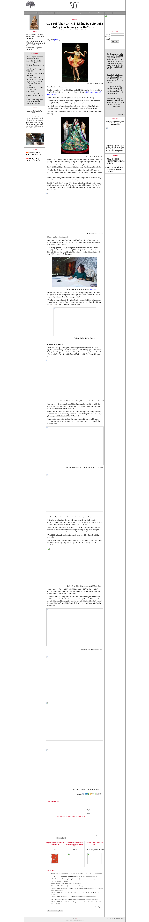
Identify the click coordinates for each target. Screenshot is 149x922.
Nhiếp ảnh (58, 13)
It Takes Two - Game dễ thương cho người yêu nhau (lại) (66, 879)
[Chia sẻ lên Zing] (96, 794)
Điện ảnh (66, 13)
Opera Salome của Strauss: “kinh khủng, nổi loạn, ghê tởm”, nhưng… (70, 873)
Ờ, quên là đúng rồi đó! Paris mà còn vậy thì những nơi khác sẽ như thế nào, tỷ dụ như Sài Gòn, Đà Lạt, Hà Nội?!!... (115, 61)
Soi (77, 918)
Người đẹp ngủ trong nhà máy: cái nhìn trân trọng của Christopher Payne (115, 122)
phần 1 (56, 40)
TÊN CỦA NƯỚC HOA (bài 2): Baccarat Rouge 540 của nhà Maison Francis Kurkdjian (74, 902)
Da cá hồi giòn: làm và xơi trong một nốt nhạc (34, 57)
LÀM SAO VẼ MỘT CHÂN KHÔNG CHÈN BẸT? (34, 95)
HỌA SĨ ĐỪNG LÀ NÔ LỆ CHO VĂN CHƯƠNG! (34, 89)
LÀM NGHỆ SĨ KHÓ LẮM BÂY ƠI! (33, 62)
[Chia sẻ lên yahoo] (91, 794)
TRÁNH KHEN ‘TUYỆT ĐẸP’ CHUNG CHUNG (35, 78)
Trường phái (100, 13)
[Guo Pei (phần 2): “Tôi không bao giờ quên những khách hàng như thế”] (34, 147)
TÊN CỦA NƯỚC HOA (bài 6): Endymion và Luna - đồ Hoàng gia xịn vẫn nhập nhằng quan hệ (77, 888)
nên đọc (34, 149)
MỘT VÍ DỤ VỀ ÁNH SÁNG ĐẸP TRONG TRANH (34, 83)
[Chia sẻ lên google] (88, 794)
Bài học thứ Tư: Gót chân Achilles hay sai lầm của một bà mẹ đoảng (35, 36)
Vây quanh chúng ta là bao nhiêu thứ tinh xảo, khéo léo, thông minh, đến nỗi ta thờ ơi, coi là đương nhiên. (115, 148)
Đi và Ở (28, 13)
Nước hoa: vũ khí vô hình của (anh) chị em (62, 886)
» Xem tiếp (121, 114)
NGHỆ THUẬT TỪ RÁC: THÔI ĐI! (33, 160)
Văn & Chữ (122, 13)
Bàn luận (108, 13)
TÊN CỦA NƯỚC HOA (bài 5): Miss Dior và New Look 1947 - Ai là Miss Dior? (72, 892)
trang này (93, 289)
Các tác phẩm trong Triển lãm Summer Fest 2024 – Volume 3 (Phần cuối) (34, 101)
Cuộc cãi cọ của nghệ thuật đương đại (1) (55, 843)
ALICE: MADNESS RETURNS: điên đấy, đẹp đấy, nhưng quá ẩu (59, 882)
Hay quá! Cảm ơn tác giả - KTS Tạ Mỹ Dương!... (115, 102)
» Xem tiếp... (97, 907)
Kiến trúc (74, 13)
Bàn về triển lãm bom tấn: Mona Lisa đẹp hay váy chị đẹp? (74, 844)
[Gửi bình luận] (98, 794)
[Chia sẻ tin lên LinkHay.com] (93, 794)
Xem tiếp (115, 155)
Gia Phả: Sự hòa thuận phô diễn (94, 843)
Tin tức (35, 13)
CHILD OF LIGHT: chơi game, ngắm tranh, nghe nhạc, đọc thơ (68, 876)
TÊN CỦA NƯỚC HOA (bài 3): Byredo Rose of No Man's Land (68, 899)
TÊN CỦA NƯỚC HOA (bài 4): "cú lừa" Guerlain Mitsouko (67, 896)
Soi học (116, 13)
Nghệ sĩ (41, 13)
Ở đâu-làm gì (91, 13)
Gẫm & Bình (49, 13)
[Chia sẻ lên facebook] (83, 794)
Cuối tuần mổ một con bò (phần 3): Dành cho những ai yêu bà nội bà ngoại (35, 43)
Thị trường (82, 13)
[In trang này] (100, 794)
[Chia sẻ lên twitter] (86, 794)
